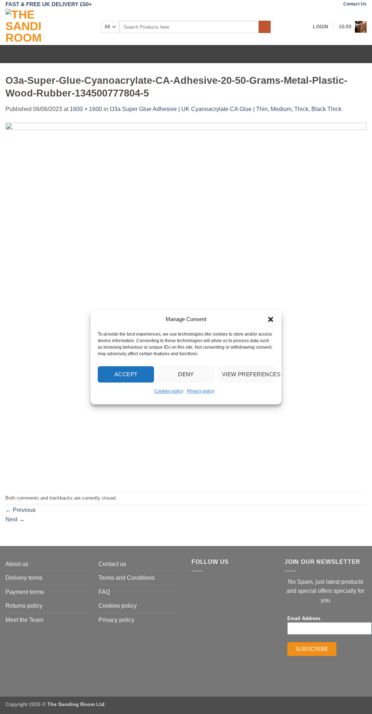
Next (15, 519)
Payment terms (24, 592)
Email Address (303, 618)
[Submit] (265, 27)
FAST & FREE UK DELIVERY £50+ (48, 4)
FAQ (104, 592)
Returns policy (24, 606)
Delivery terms (24, 578)
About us (16, 564)
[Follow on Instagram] (334, 4)
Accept (126, 374)
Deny (186, 374)
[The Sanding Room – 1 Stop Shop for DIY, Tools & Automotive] (47, 27)
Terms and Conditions (126, 578)
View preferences (248, 374)
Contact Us (355, 4)
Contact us (112, 564)
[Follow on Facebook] (326, 4)
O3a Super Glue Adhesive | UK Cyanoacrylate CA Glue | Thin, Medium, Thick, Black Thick (225, 109)
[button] (270, 319)
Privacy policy (200, 391)
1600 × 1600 (86, 109)
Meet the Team (24, 620)
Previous (20, 510)
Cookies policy (168, 391)
